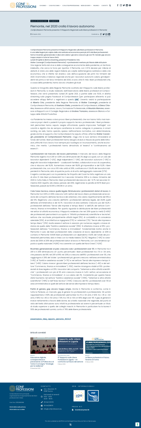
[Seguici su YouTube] (130, 6)
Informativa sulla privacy (18, 407)
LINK (76, 99)
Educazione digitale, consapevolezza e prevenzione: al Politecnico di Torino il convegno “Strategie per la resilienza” (42, 361)
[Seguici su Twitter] (124, 6)
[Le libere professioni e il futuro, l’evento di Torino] (98, 345)
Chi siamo (43, 5)
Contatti (104, 5)
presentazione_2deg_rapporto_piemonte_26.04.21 (50, 319)
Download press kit (82, 410)
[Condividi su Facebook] (101, 34)
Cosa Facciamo (54, 5)
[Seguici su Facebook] (118, 6)
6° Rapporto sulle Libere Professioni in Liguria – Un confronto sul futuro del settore (70, 359)
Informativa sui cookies (17, 409)
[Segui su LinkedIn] (127, 6)
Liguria (68, 355)
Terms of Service (88, 421)
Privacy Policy (77, 421)
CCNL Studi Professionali (70, 5)
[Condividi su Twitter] (104, 34)
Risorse (96, 5)
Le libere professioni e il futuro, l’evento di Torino (97, 358)
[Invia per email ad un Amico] (106, 34)
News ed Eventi (86, 5)
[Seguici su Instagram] (121, 6)
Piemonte (54, 21)
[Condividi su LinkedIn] (109, 34)
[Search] (110, 6)
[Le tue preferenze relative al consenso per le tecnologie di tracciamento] (137, 424)
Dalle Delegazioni (39, 21)
